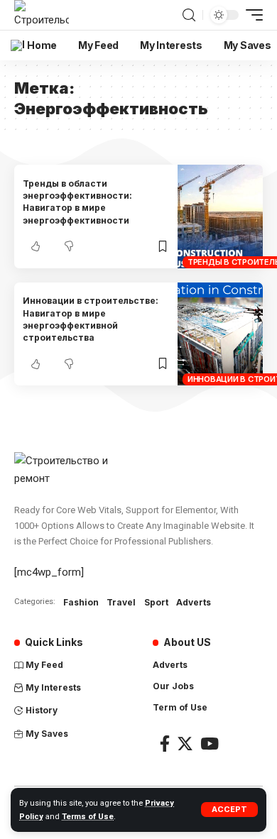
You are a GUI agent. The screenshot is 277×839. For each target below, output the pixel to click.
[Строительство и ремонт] (41, 15)
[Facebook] (164, 743)
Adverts (193, 602)
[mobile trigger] (251, 15)
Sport (156, 602)
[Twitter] (185, 743)
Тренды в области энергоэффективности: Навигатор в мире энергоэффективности (77, 202)
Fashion (81, 602)
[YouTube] (209, 743)
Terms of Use (88, 816)
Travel (121, 602)
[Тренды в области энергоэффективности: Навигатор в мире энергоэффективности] (220, 216)
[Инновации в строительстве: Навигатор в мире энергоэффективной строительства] (220, 334)
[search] (189, 15)
